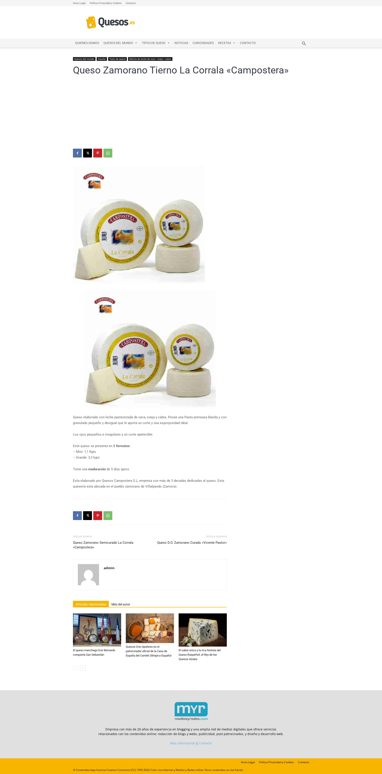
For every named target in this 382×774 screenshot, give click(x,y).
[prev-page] (75, 668)
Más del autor (120, 604)
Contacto (131, 3)
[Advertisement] (191, 115)
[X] (87, 153)
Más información (182, 743)
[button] (303, 44)
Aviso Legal (79, 3)
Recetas (224, 43)
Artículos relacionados (91, 604)
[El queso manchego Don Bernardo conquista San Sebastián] (97, 630)
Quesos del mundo (118, 43)
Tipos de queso (154, 43)
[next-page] (83, 668)
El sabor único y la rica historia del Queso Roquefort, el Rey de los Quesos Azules (200, 655)
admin (109, 568)
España (102, 58)
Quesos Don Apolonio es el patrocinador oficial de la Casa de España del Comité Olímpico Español (148, 651)
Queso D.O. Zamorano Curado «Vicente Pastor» (192, 543)
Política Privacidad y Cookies (106, 3)
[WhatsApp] (107, 153)
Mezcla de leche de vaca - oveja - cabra (150, 58)
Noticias (181, 43)
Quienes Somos (87, 43)
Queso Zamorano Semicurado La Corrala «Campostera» (103, 545)
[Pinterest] (97, 153)
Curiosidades (203, 43)
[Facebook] (77, 153)
